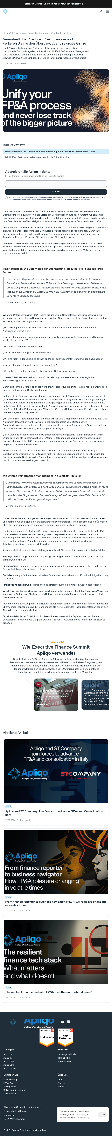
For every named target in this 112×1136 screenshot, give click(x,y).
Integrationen (64, 1061)
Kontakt (61, 1086)
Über (60, 1079)
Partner (61, 1083)
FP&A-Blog (9, 1083)
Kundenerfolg (10, 1079)
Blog (5, 33)
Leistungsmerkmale (67, 1054)
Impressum (9, 1115)
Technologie (64, 1058)
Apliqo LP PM (10, 1068)
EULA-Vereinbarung (14, 1119)
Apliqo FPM (9, 1061)
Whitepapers (10, 1086)
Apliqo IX (8, 1058)
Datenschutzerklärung (15, 1111)
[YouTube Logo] (62, 1022)
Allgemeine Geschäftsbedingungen (22, 1107)
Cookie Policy (82, 1117)
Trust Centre (10, 1093)
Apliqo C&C (9, 1065)
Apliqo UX (8, 1054)
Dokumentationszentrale (15, 1090)
